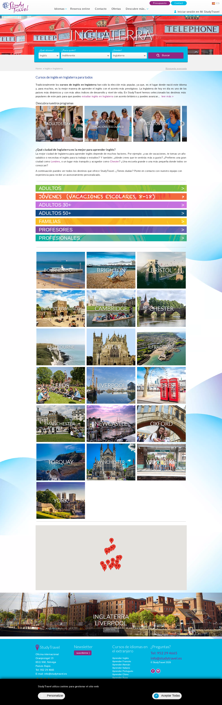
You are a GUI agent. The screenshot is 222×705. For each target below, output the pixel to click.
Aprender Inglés (120, 658)
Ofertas (116, 8)
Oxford (161, 423)
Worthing (161, 462)
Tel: (45, 669)
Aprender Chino (120, 674)
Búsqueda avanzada (176, 68)
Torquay (60, 462)
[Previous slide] (40, 123)
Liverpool (111, 385)
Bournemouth (61, 270)
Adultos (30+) (156, 123)
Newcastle (111, 423)
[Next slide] (182, 123)
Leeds (60, 385)
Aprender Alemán (121, 664)
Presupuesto (160, 3)
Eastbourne (60, 346)
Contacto (101, 8)
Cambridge (111, 308)
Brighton (111, 270)
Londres (55, 161)
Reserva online (80, 8)
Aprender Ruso (120, 677)
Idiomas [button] (59, 8)
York (60, 500)
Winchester (111, 462)
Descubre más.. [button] (136, 8)
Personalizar (52, 695)
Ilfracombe (161, 346)
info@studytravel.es (55, 673)
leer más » (168, 96)
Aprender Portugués (122, 671)
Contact (179, 3)
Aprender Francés (121, 661)
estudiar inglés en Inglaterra (97, 96)
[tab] (109, 139)
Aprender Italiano (121, 668)
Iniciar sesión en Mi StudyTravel (198, 11)
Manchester (60, 423)
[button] (111, 567)
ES (217, 3)
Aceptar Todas (167, 695)
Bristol (161, 270)
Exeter (111, 346)
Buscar (166, 55)
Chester (114, 161)
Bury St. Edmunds (60, 308)
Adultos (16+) (59, 123)
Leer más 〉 (111, 629)
